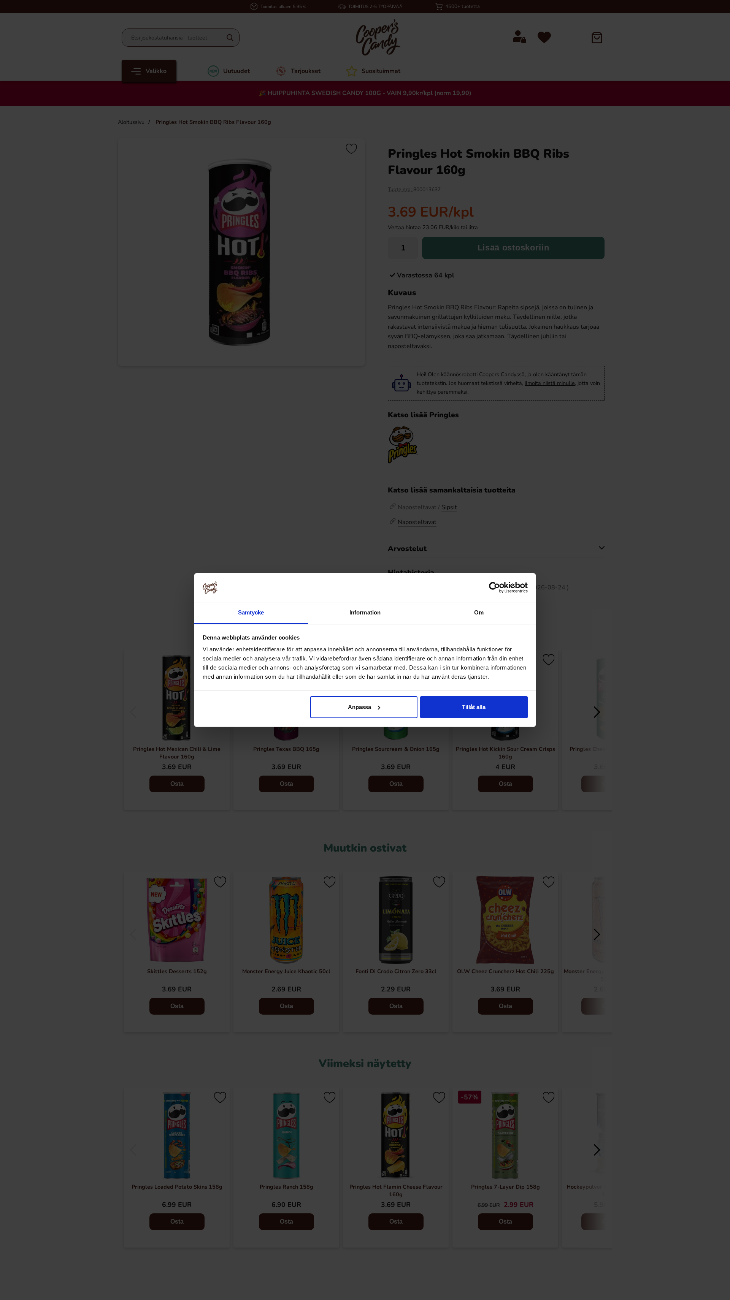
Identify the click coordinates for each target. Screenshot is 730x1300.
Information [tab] (365, 612)
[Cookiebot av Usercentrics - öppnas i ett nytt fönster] (494, 587)
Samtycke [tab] (251, 612)
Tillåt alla (474, 707)
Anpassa (359, 707)
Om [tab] (479, 612)
